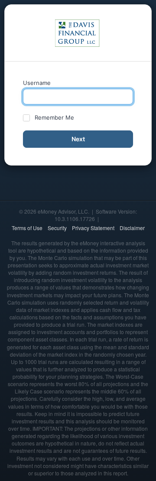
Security (57, 227)
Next (78, 139)
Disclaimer (132, 227)
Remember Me (54, 117)
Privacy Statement (93, 227)
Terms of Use (27, 227)
